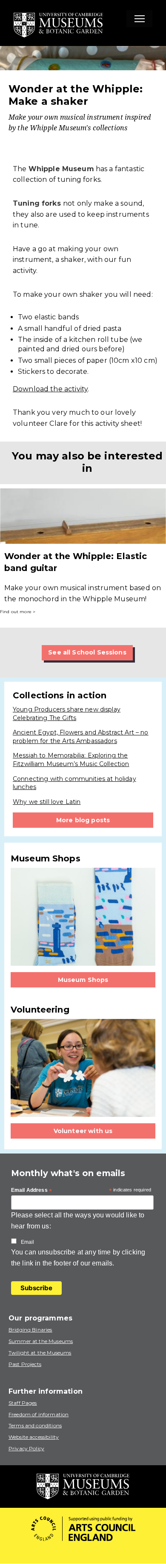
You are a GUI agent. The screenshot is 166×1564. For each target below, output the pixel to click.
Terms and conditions (35, 1425)
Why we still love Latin (46, 802)
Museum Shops (83, 980)
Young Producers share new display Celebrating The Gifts (66, 714)
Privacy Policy (26, 1448)
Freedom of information (39, 1414)
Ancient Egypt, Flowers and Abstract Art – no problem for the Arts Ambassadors (81, 737)
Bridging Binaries (30, 1329)
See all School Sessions (87, 652)
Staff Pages (23, 1403)
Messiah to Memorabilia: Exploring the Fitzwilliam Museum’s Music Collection (71, 760)
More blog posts (83, 820)
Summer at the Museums (41, 1341)
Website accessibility (34, 1437)
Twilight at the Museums (40, 1352)
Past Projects (25, 1364)
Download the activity (50, 389)
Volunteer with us (83, 1131)
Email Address (31, 1190)
